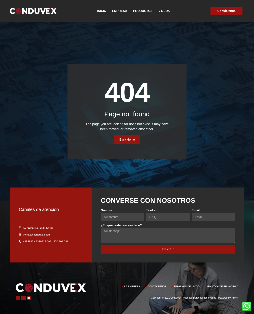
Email (196, 210)
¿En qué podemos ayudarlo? (121, 225)
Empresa (119, 10)
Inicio (101, 10)
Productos (142, 10)
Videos (164, 10)
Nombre (106, 210)
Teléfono (152, 210)
